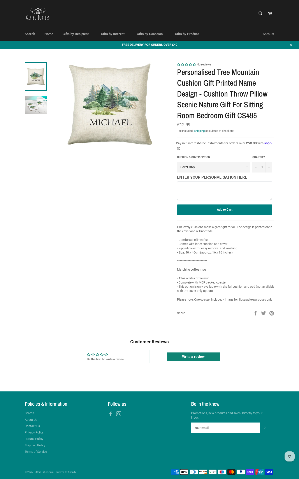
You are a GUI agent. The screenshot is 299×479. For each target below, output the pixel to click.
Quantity (258, 157)
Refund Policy (34, 438)
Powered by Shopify (65, 472)
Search (30, 34)
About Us (31, 419)
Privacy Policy (34, 432)
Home (48, 34)
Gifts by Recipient (76, 34)
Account (268, 34)
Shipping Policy (35, 445)
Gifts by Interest (113, 34)
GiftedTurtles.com (44, 472)
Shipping (199, 130)
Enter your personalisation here (212, 177)
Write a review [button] (193, 357)
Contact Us (32, 426)
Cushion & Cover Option (193, 157)
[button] (187, 64)
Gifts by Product (187, 34)
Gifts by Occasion (150, 34)
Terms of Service (36, 451)
